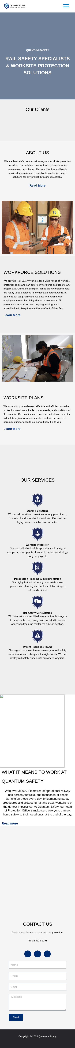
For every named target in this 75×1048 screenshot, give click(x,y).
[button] (9, 124)
